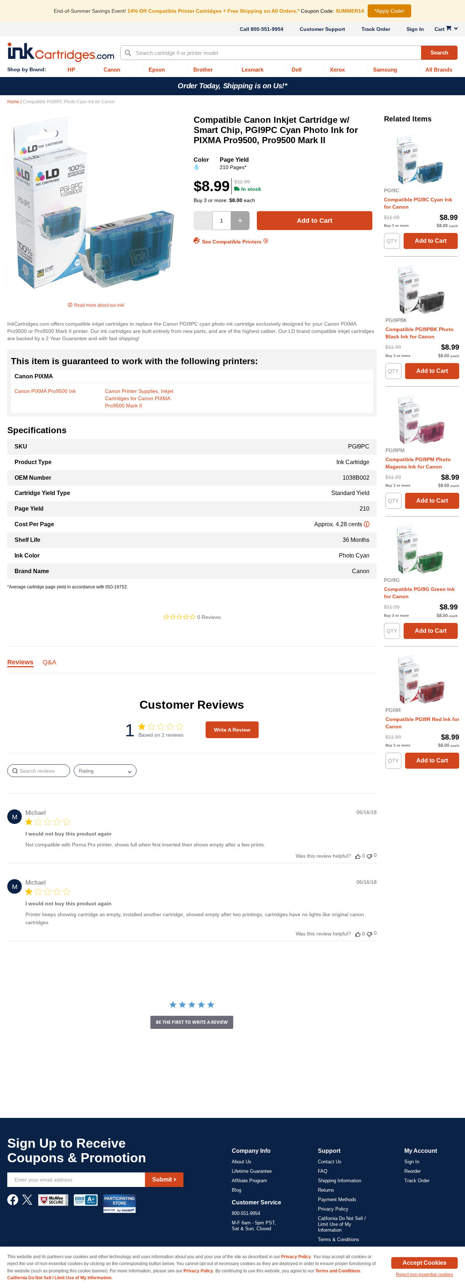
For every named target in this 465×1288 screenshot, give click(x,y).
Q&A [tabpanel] (49, 662)
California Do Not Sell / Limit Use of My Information (342, 1224)
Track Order (375, 29)
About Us (241, 1161)
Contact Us (329, 1161)
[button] (357, 856)
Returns (326, 1190)
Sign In (415, 29)
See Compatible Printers (232, 241)
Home (13, 101)
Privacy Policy (333, 1209)
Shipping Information (339, 1180)
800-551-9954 (267, 29)
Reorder (412, 1171)
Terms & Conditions (338, 1239)
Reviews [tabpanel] (20, 662)
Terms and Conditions (337, 1270)
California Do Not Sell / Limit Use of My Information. (59, 1277)
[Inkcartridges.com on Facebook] (12, 1203)
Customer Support (322, 29)
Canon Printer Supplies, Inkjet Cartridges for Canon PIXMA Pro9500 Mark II (139, 398)
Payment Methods (337, 1199)
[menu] (232, 70)
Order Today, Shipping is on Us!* (232, 86)
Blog (236, 1190)
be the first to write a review (192, 1022)
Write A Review (232, 730)
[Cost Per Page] (366, 524)
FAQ (322, 1171)
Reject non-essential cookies (424, 1274)
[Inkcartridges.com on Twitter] (27, 1203)
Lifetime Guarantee (252, 1171)
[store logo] (60, 52)
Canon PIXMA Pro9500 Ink (45, 391)
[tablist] (192, 666)
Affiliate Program (249, 1180)
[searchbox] (38, 770)
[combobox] (289, 53)
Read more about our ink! (99, 305)
